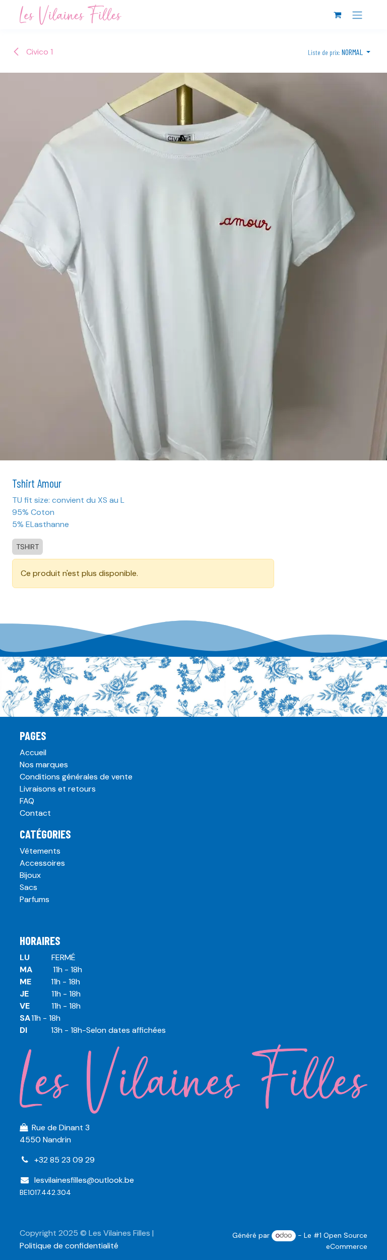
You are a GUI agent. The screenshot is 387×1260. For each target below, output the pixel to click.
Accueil (33, 752)
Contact (35, 813)
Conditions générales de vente (76, 776)
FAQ (27, 801)
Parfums (34, 899)
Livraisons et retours (58, 788)
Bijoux (30, 875)
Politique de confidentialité (69, 1245)
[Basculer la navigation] (357, 14)
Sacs (28, 887)
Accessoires (42, 863)
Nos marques (44, 764)
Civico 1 (38, 51)
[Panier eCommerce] (337, 15)
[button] (339, 52)
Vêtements (40, 851)
